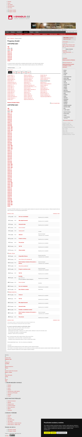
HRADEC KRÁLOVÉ (67, 79)
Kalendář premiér (11, 6)
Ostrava (19, 72)
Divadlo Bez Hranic (11, 82)
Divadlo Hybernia (11, 90)
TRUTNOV (65, 103)
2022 (9, 52)
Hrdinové (21, 294)
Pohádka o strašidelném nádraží (25, 309)
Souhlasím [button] (47, 432)
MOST (65, 93)
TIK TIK (20, 246)
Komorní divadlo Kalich (13, 102)
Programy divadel (19, 34)
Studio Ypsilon (43, 92)
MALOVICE (66, 90)
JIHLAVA (65, 82)
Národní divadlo (44, 85)
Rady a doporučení (11, 407)
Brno (14, 72)
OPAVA (65, 96)
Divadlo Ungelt (27, 93)
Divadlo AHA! (10, 80)
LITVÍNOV (65, 88)
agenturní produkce (67, 111)
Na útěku (20, 276)
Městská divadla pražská (45, 83)
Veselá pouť (21, 230)
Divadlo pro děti (11, 404)
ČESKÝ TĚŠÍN (66, 78)
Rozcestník (10, 410)
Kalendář (26, 32)
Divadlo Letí (10, 99)
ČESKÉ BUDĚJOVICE (67, 76)
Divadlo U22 (27, 92)
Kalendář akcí (44, 34)
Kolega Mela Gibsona (23, 256)
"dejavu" (65, 115)
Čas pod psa (21, 242)
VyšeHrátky (65, 50)
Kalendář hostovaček (28, 34)
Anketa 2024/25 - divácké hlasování (14, 423)
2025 (9, 169)
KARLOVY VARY (67, 84)
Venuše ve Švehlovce (45, 95)
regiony (28, 72)
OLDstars (43, 86)
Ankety (37, 32)
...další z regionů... (67, 109)
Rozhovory (10, 418)
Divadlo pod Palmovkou (29, 85)
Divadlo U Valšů (27, 90)
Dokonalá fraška (22, 224)
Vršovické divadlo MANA (45, 96)
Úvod (7, 32)
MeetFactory (43, 82)
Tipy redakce (10, 4)
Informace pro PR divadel (12, 392)
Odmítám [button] (53, 432)
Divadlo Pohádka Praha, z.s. (30, 86)
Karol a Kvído (21, 227)
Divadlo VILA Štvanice (29, 99)
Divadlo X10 (43, 76)
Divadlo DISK (10, 88)
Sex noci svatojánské (23, 286)
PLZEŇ (65, 74)
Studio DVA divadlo (44, 89)
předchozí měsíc (10, 213)
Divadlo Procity (27, 88)
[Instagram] (12, 11)
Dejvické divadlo (11, 79)
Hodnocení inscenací (12, 401)
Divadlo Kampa (11, 95)
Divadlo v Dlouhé (28, 96)
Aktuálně (13, 32)
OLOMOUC (66, 94)
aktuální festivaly (67, 117)
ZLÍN (64, 108)
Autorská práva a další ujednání (14, 391)
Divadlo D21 (10, 85)
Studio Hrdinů (43, 90)
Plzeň (24, 72)
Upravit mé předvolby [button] (61, 432)
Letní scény (10, 7)
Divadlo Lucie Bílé (28, 75)
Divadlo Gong (10, 89)
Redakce (9, 385)
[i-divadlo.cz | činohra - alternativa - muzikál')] (19, 17)
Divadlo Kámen (10, 93)
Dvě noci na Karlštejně (23, 216)
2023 (9, 132)
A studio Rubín (11, 75)
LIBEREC (65, 87)
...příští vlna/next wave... (67, 52)
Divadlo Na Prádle (28, 79)
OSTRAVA (65, 73)
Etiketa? (9, 408)
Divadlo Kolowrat (11, 98)
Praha (10, 72)
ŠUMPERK (66, 102)
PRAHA (65, 70)
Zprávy (9, 3)
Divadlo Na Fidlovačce (29, 76)
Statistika (9, 394)
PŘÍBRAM (65, 100)
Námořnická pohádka (23, 266)
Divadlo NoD (27, 82)
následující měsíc (56, 213)
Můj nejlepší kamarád (23, 220)
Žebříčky (9, 402)
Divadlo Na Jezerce (28, 78)
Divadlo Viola (43, 75)
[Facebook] (12, 10)
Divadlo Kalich (10, 92)
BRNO (65, 71)
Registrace (71, 37)
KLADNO (65, 85)
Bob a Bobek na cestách (24, 289)
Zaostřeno (19, 32)
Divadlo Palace (27, 83)
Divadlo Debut (10, 86)
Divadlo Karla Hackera (12, 96)
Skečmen (21, 234)
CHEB (65, 81)
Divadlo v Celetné (28, 95)
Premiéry (9, 1)
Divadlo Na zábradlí (28, 80)
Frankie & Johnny (22, 238)
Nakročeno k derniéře (53, 34)
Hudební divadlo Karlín (45, 78)
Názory (31, 32)
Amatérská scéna (62, 34)
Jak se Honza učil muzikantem (25, 259)
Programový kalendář (10, 34)
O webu (9, 396)
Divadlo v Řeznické (28, 98)
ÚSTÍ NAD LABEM (67, 106)
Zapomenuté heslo (67, 39)
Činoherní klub (11, 78)
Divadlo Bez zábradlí (12, 83)
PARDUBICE (66, 99)
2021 (8, 47)
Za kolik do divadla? (11, 405)
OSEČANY (65, 97)
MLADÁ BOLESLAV (67, 91)
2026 (9, 188)
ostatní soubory (66, 113)
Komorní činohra (44, 79)
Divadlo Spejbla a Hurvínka (30, 89)
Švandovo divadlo (44, 93)
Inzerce (9, 388)
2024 (9, 151)
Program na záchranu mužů (24, 269)
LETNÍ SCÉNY (65, 42)
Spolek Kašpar (44, 88)
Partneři (9, 386)
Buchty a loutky (11, 76)
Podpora (9, 389)
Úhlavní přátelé (22, 250)
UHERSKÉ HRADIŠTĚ (67, 105)
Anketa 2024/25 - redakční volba (14, 424)
